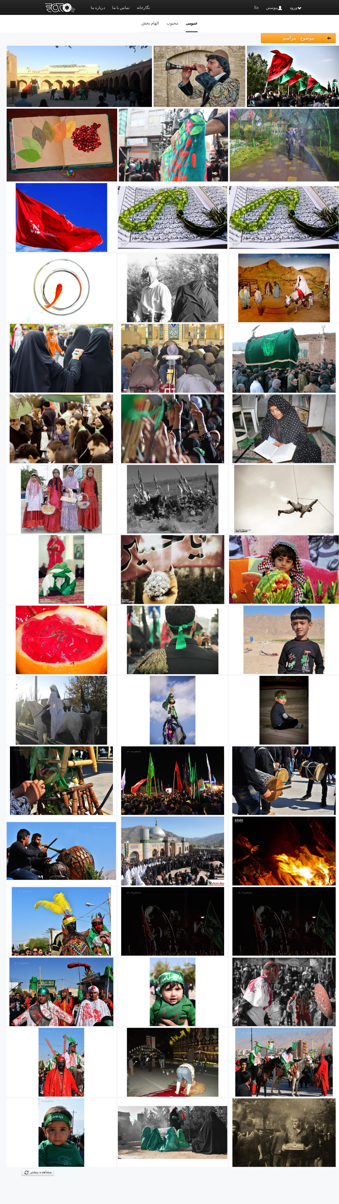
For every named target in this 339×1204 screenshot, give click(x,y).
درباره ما (98, 7)
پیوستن (272, 7)
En (256, 7)
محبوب (172, 23)
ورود (293, 7)
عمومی (192, 23)
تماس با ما (120, 7)
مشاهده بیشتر (40, 1172)
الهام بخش (150, 23)
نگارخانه (143, 7)
